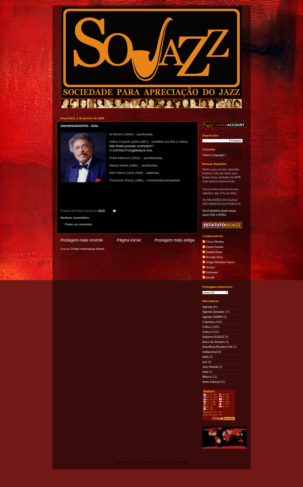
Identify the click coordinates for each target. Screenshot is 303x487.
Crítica (206, 331)
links (205, 371)
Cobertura (208, 321)
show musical (210, 381)
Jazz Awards (210, 366)
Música (206, 376)
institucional (209, 351)
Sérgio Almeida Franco (220, 262)
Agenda (207, 306)
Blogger (183, 462)
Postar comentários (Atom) (87, 248)
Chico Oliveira (215, 241)
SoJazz (210, 267)
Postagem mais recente (81, 240)
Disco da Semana (213, 341)
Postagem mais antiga (174, 240)
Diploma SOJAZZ (213, 336)
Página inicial (129, 240)
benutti (210, 277)
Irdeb (205, 356)
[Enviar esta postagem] (114, 210)
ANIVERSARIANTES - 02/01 (79, 126)
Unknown (212, 272)
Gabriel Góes (214, 252)
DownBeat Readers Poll (217, 346)
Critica (206, 326)
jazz (204, 361)
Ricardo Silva (214, 257)
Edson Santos (214, 246)
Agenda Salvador (213, 311)
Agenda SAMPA (212, 316)
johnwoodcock (150, 462)
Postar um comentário (78, 224)
